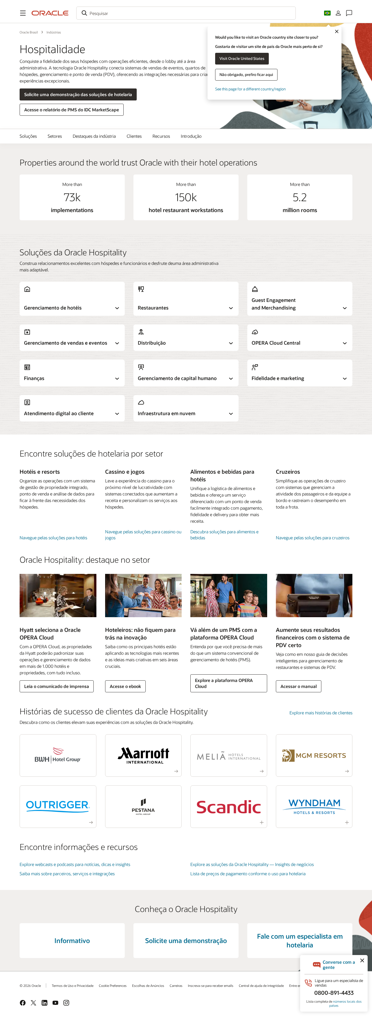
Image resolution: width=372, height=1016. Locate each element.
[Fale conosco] (349, 13)
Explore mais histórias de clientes (320, 712)
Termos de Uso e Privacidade (72, 985)
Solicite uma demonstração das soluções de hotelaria (78, 94)
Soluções (28, 136)
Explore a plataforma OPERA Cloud (224, 683)
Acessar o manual (298, 686)
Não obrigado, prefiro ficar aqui (246, 74)
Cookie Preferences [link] (113, 985)
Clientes (134, 136)
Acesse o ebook (125, 686)
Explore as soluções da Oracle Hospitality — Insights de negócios (252, 864)
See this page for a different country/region (250, 88)
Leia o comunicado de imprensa (56, 686)
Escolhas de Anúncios (148, 985)
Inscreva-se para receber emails (210, 985)
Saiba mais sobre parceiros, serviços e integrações (67, 873)
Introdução (191, 136)
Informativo (72, 940)
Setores (55, 136)
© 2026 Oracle (30, 985)
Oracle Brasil (29, 32)
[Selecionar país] (327, 13)
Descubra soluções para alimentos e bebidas (224, 534)
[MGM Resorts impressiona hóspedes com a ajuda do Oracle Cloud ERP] (314, 755)
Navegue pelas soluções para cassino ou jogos (143, 534)
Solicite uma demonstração (186, 940)
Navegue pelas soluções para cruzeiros (312, 537)
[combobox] (186, 13)
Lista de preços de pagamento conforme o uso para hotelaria (248, 873)
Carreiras (176, 985)
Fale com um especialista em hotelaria (300, 940)
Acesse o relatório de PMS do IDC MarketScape (71, 109)
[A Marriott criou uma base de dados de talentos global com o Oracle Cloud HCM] (143, 755)
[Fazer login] (338, 13)
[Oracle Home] (50, 13)
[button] (23, 13)
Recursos (161, 136)
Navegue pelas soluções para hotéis (53, 537)
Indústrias (54, 32)
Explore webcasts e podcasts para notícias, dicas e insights (75, 864)
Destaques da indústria (94, 136)
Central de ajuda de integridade (261, 985)
